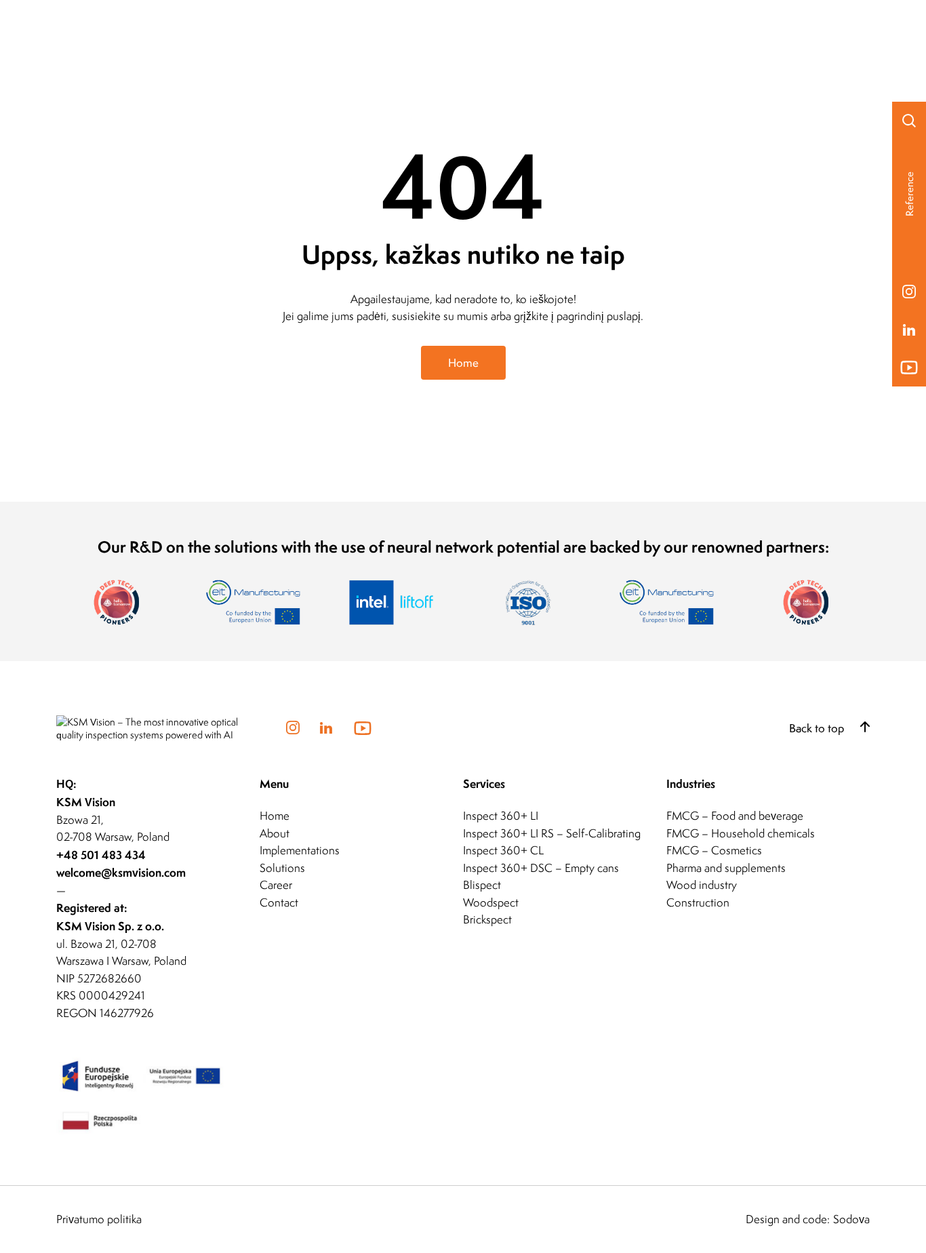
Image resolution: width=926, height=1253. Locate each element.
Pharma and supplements (726, 867)
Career (276, 884)
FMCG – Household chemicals (740, 833)
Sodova (851, 1219)
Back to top (818, 728)
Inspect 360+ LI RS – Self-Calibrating (552, 833)
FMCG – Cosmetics (714, 850)
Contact (279, 902)
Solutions (282, 867)
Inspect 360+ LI (500, 815)
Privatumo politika (99, 1219)
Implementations (300, 850)
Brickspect (487, 919)
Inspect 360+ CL (503, 850)
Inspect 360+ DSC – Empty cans (541, 867)
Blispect (482, 884)
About (274, 833)
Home (463, 362)
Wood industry (701, 884)
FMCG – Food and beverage (734, 815)
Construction (697, 902)
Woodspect (491, 902)
